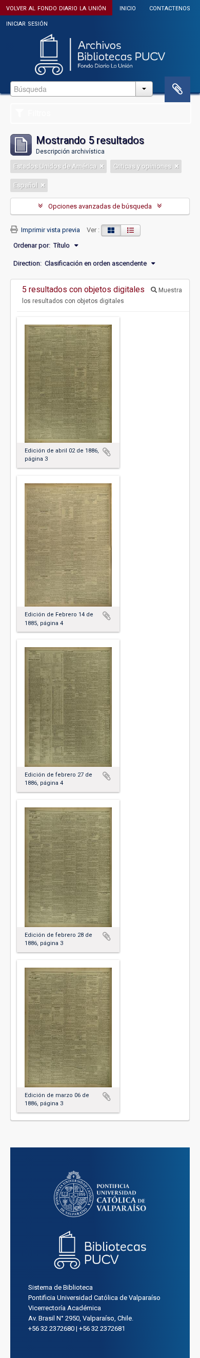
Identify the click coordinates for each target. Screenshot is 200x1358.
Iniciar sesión (27, 23)
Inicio (127, 7)
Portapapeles (177, 89)
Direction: (27, 263)
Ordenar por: (31, 245)
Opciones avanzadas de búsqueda (100, 206)
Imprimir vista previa (49, 230)
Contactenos (169, 7)
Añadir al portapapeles (107, 452)
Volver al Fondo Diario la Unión (56, 7)
